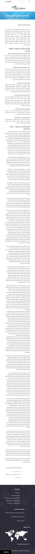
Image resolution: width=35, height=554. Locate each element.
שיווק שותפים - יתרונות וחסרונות (12, 500)
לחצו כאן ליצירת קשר (22, 544)
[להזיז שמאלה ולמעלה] (1, 551)
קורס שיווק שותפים (15, 495)
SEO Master (14, 550)
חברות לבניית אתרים (18, 142)
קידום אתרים (17, 34)
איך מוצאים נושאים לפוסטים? (17, 516)
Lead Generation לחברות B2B (13, 474)
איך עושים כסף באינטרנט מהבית (12, 498)
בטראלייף (17, 493)
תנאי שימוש (27, 550)
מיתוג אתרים (17, 477)
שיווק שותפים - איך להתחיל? (13, 503)
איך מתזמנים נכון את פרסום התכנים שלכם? (14, 512)
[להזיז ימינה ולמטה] (2, 552)
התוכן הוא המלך (20, 520)
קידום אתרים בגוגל (16, 471)
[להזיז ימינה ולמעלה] (2, 551)
